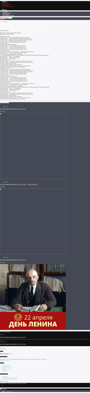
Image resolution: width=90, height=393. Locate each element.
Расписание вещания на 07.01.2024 (13, 344)
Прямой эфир (7, 4)
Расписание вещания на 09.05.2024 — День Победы (18, 184)
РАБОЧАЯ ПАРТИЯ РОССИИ (10, 377)
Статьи (4, 371)
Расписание (5, 21)
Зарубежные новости (7, 366)
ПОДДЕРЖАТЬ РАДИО (8, 6)
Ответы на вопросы (7, 369)
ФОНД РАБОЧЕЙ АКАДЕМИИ (10, 379)
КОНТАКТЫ (6, 5)
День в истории (6, 365)
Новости (5, 367)
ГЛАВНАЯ (5, 2)
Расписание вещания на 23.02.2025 (13, 109)
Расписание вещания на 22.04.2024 (13, 260)
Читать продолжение (4, 360)
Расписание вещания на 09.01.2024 (13, 337)
